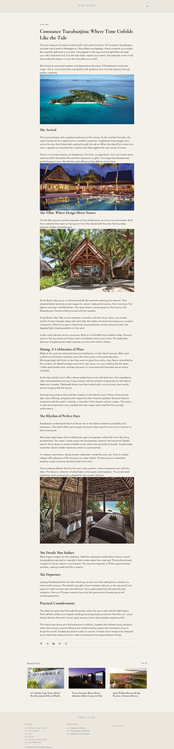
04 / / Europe (29, 736)
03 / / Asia (28, 734)
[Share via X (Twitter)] (47, 643)
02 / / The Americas (32, 731)
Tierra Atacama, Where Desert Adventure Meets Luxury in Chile (87, 694)
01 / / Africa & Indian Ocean (35, 728)
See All (144, 663)
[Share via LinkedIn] (53, 643)
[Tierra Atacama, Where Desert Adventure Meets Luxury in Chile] (87, 678)
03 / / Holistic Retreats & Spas (78, 734)
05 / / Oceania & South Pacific (36, 739)
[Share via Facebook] (41, 643)
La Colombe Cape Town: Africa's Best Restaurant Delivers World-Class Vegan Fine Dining (45, 694)
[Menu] (147, 6)
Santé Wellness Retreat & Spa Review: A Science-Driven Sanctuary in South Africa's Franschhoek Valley (126, 694)
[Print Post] (66, 643)
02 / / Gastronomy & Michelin (78, 731)
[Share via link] (60, 643)
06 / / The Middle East (33, 742)
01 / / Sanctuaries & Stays (76, 728)
